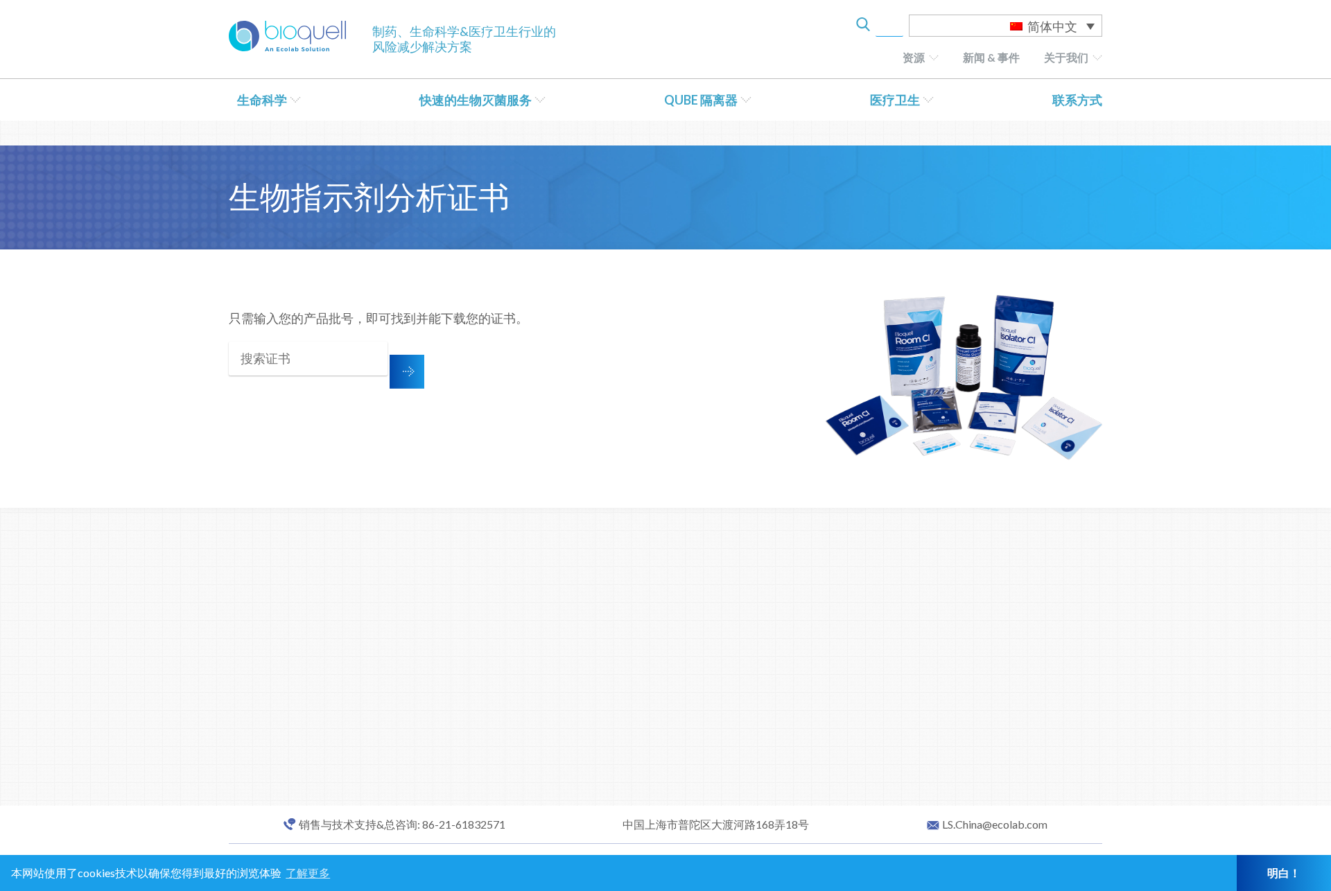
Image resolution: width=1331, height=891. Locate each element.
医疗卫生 (895, 99)
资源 (914, 57)
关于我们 (1066, 57)
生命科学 (262, 99)
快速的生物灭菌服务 (475, 99)
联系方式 (1077, 99)
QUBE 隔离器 (701, 99)
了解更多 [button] (308, 872)
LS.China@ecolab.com (994, 824)
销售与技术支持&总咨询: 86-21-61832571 (402, 824)
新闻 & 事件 (991, 57)
